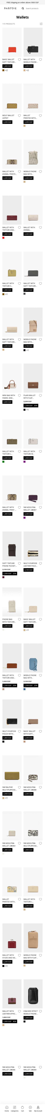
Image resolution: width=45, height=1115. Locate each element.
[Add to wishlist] (19, 59)
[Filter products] (41, 23)
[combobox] (30, 8)
